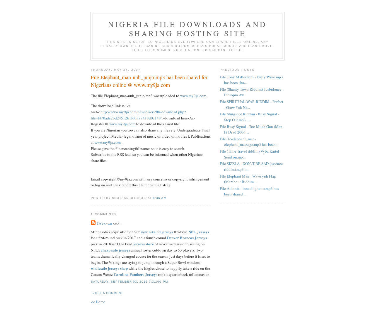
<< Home (98, 301)
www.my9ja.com (193, 95)
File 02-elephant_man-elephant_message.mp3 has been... (249, 141)
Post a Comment (108, 293)
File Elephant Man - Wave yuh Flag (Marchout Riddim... (248, 179)
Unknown (104, 223)
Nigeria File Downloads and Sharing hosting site (187, 28)
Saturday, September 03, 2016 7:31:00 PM (129, 281)
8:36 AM (159, 198)
